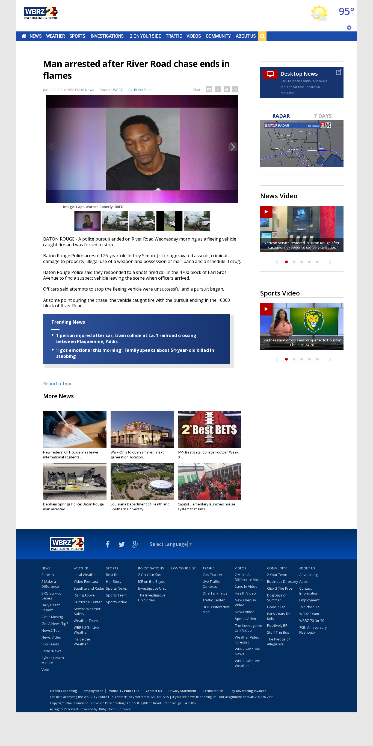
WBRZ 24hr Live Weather (86, 630)
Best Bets (114, 574)
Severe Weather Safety (87, 611)
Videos (194, 36)
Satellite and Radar (89, 588)
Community (218, 36)
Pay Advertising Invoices (248, 691)
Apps (303, 581)
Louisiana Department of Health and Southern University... (140, 506)
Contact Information (308, 591)
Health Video (245, 593)
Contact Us (154, 691)
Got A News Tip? (55, 623)
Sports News (116, 588)
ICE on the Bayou (151, 581)
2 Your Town (277, 574)
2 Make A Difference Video (249, 577)
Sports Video (116, 601)
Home (24, 36)
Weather (55, 36)
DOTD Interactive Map (216, 609)
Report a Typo (58, 384)
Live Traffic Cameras (211, 584)
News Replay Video (245, 602)
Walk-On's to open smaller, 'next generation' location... (137, 455)
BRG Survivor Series (52, 596)
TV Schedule (309, 606)
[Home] (40, 15)
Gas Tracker (212, 574)
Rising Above (84, 595)
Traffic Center (214, 600)
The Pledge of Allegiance (278, 641)
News (36, 36)
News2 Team (52, 630)
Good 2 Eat (276, 606)
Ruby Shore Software (115, 709)
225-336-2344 (264, 697)
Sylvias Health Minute (53, 660)
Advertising (308, 574)
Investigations (107, 36)
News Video (51, 637)
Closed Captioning (63, 691)
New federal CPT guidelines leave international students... (70, 455)
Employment (309, 600)
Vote (45, 669)
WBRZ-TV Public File (124, 691)
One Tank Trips (215, 593)
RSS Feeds (50, 644)
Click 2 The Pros (280, 588)
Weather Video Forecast (247, 640)
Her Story (113, 581)
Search (262, 36)
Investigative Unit (152, 588)
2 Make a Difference (50, 584)
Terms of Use (213, 691)
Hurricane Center (88, 601)
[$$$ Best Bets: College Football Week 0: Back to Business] (209, 429)
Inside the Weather (82, 641)
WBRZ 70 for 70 (311, 620)
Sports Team (116, 595)
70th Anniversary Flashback (313, 630)
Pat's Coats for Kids (279, 616)
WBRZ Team (309, 613)
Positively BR (277, 625)
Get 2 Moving (52, 616)
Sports (77, 36)
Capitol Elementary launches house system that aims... (206, 506)
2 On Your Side (145, 36)
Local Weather (85, 574)
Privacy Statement (182, 691)
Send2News (51, 650)
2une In (48, 574)
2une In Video (246, 586)
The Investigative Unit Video (151, 597)
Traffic (174, 36)
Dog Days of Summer (277, 597)
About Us (246, 36)
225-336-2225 (159, 697)
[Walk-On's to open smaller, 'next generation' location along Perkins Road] (142, 429)
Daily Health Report (51, 607)
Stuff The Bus (278, 632)
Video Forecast (86, 581)
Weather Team (86, 620)
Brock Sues (143, 89)
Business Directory (282, 581)
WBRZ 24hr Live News (247, 651)
